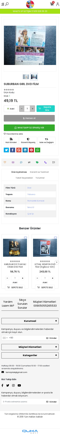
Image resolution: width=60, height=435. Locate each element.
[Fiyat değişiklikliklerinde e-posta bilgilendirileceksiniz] (38, 162)
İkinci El (31, 207)
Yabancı (31, 194)
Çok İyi (31, 213)
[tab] (19, 172)
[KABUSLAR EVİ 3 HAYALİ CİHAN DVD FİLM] (15, 248)
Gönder (53, 338)
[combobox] (5, 337)
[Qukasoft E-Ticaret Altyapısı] (30, 432)
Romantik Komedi (36, 200)
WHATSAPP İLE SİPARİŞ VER (30, 127)
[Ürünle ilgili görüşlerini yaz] (21, 162)
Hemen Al (30, 118)
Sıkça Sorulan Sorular (22, 304)
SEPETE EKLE (17, 287)
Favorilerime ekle (14, 133)
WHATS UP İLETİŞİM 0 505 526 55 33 (30, 11)
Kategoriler (30, 355)
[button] (8, 45)
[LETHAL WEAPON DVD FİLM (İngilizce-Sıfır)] (45, 248)
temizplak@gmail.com (16, 372)
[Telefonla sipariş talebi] (46, 162)
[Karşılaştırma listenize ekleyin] (29, 162)
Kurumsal (30, 321)
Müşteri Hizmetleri (45, 303)
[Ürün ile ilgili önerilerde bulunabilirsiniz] (54, 162)
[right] (56, 262)
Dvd (29, 187)
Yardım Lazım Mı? (8, 303)
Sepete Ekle (47, 109)
